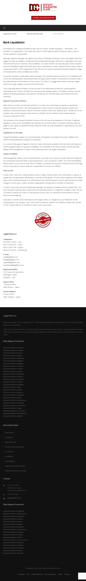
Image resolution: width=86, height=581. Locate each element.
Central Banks (10, 461)
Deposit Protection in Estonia (13, 377)
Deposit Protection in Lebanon (13, 527)
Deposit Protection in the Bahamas (15, 413)
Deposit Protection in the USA (13, 553)
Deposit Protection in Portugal (13, 403)
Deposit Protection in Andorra (13, 348)
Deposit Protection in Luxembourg (14, 530)
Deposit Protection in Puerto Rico (14, 406)
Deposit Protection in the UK (12, 551)
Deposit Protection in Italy (12, 387)
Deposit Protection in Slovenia (13, 543)
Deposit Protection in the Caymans (15, 514)
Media (60, 574)
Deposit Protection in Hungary (13, 385)
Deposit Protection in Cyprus (13, 371)
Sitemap (67, 574)
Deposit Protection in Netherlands (14, 400)
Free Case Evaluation (44, 18)
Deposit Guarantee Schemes (15, 466)
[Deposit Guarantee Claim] (43, 7)
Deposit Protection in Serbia (12, 537)
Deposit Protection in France (12, 522)
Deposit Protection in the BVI (13, 416)
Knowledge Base (50, 574)
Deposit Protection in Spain (12, 408)
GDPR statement (37, 574)
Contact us (8, 437)
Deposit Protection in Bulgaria (13, 363)
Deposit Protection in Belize (12, 356)
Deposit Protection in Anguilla (13, 350)
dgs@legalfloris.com (14, 498)
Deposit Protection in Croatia (13, 369)
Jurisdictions (9, 456)
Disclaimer (21, 574)
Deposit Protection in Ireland (13, 524)
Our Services (9, 452)
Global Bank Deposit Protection (15, 471)
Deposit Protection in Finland (13, 519)
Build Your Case (10, 442)
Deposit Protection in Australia (13, 511)
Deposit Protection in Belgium (13, 361)
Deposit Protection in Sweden (13, 545)
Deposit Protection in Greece (13, 382)
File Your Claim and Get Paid (14, 447)
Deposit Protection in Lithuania (13, 395)
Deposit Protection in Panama (13, 532)
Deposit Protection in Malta (12, 398)
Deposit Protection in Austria (13, 353)
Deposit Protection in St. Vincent (14, 411)
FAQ (28, 574)
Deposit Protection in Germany (13, 379)
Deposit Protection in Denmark (13, 374)
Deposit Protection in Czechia (13, 366)
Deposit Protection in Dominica (13, 516)
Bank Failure (9, 433)
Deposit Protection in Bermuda (13, 358)
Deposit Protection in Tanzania (13, 548)
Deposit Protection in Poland (13, 535)
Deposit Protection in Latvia (12, 390)
